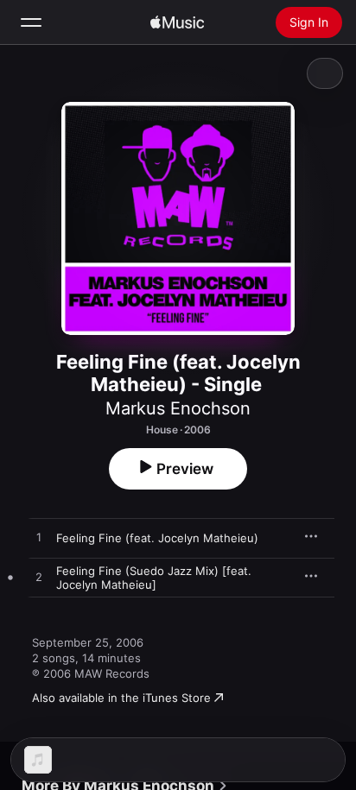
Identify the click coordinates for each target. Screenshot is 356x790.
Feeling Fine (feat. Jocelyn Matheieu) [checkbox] (157, 538)
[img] (177, 22)
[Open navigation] (31, 22)
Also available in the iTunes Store (121, 698)
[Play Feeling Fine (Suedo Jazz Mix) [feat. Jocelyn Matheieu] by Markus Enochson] (39, 577)
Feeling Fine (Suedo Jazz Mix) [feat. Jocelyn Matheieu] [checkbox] (153, 577)
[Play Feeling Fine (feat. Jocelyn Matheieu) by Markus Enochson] (39, 538)
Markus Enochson (178, 408)
